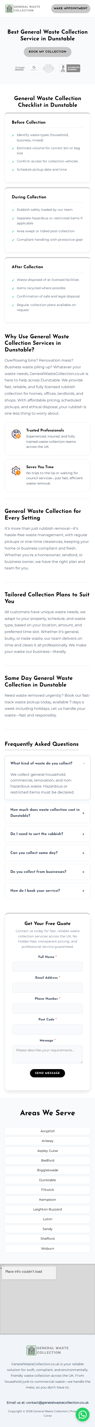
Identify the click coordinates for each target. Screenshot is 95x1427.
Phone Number (47, 999)
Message (48, 1040)
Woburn (47, 1248)
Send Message (47, 1073)
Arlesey (47, 1141)
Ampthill (48, 1131)
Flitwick (47, 1190)
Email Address (47, 978)
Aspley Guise (47, 1151)
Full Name (47, 957)
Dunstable (47, 1180)
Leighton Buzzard (47, 1209)
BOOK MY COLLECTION (47, 52)
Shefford (47, 1239)
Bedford (47, 1160)
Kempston (47, 1200)
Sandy (48, 1229)
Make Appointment (71, 8)
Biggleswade (47, 1170)
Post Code (48, 1019)
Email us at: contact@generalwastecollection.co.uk (48, 1402)
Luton (47, 1219)
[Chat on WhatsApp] (82, 1414)
